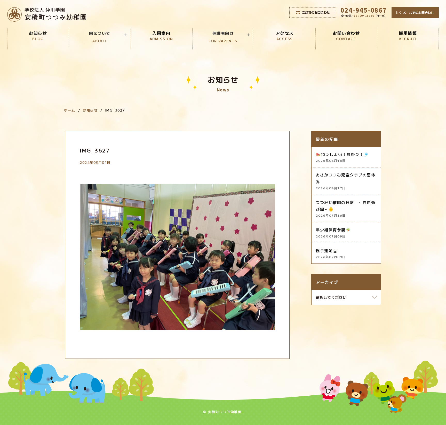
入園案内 (161, 35)
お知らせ (38, 35)
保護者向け (223, 36)
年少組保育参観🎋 (333, 232)
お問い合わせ (346, 35)
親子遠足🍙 (331, 253)
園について (99, 36)
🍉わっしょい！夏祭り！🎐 (342, 157)
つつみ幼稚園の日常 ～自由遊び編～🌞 (345, 209)
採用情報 (408, 35)
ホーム (69, 110)
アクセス (285, 35)
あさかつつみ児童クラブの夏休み (345, 181)
